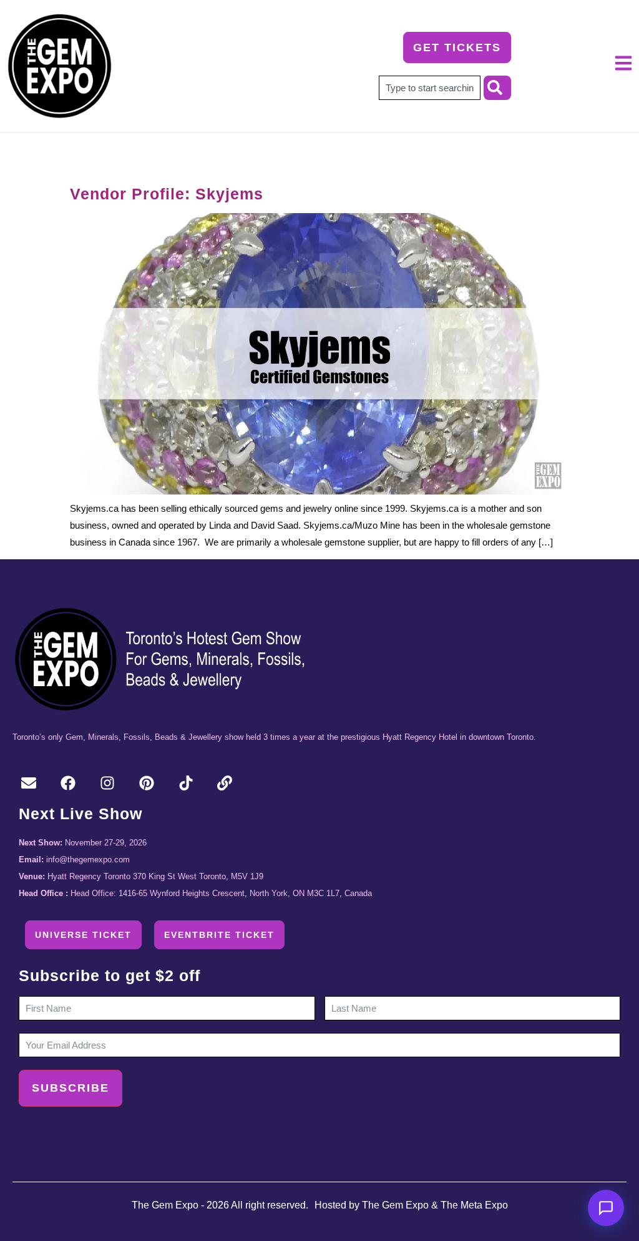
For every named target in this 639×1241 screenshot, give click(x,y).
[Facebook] (68, 783)
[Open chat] (606, 1208)
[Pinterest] (146, 783)
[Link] (224, 783)
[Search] (497, 88)
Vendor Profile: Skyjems (166, 193)
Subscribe (70, 1088)
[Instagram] (107, 783)
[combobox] (429, 88)
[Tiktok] (185, 783)
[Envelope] (29, 783)
